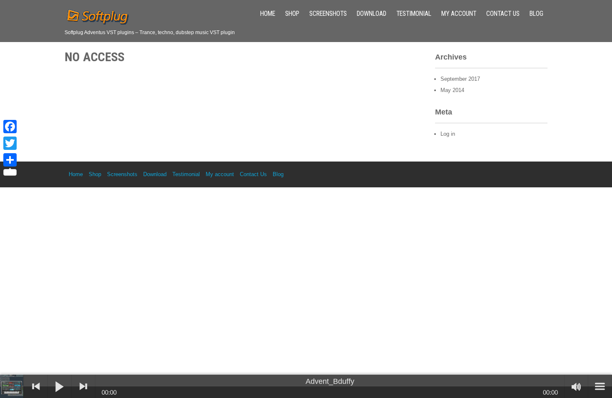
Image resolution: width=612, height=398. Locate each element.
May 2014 (452, 90)
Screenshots (328, 13)
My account (458, 13)
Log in (447, 134)
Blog (536, 13)
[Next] (83, 386)
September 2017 (460, 79)
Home (267, 13)
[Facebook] (10, 126)
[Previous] (35, 386)
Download (371, 13)
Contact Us (503, 13)
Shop (292, 13)
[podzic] (12, 386)
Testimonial (413, 13)
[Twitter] (10, 143)
